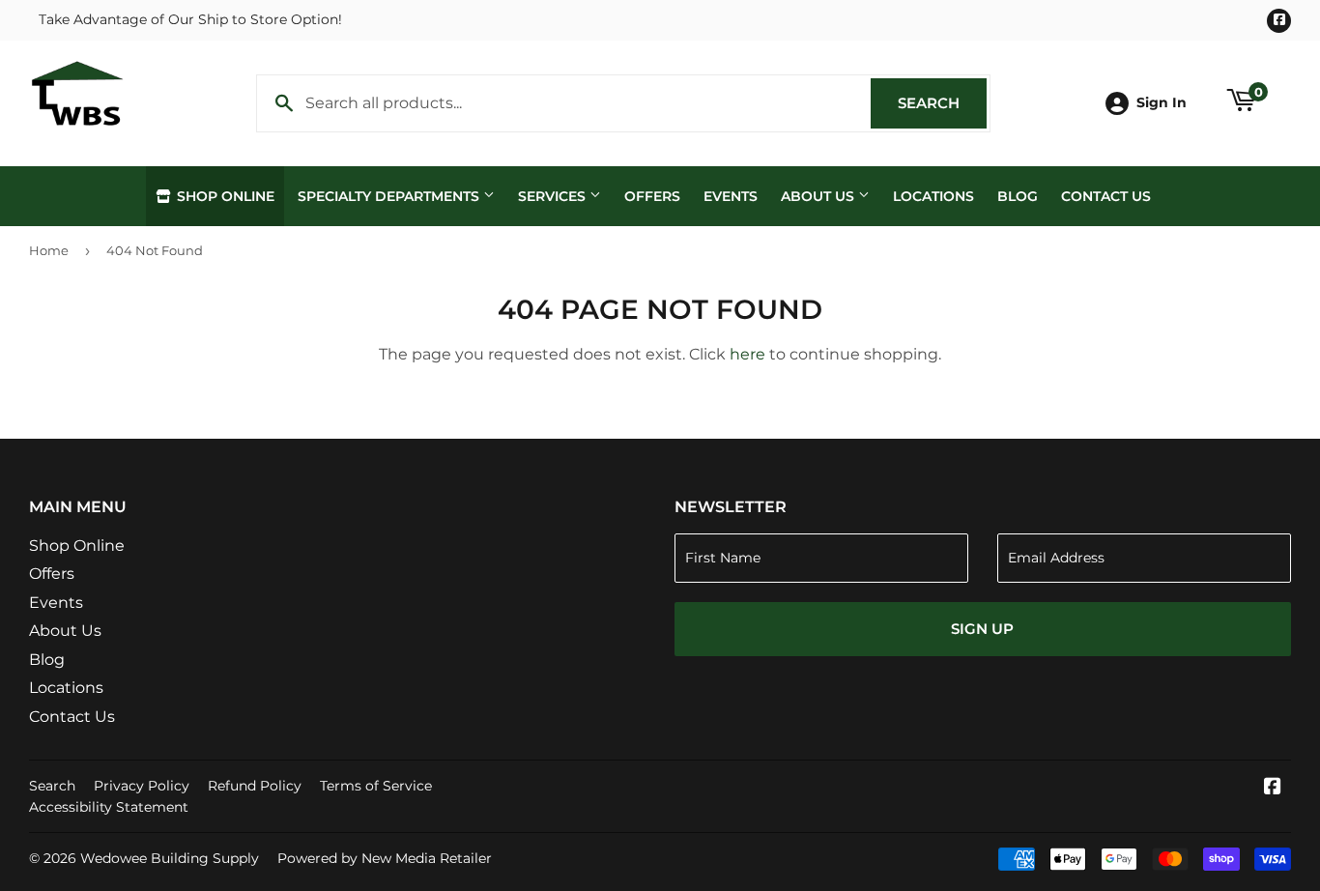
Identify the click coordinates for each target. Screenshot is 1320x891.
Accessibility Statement (108, 807)
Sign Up (982, 628)
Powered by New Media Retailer (384, 858)
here (747, 354)
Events (730, 196)
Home (49, 250)
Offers (652, 196)
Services (553, 196)
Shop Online (223, 196)
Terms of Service (376, 785)
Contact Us (1106, 196)
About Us (819, 196)
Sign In (1161, 102)
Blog (1017, 196)
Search (942, 103)
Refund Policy (254, 785)
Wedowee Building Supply (169, 858)
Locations (933, 196)
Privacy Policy (141, 785)
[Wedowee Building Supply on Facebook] (1272, 788)
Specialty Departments (390, 196)
